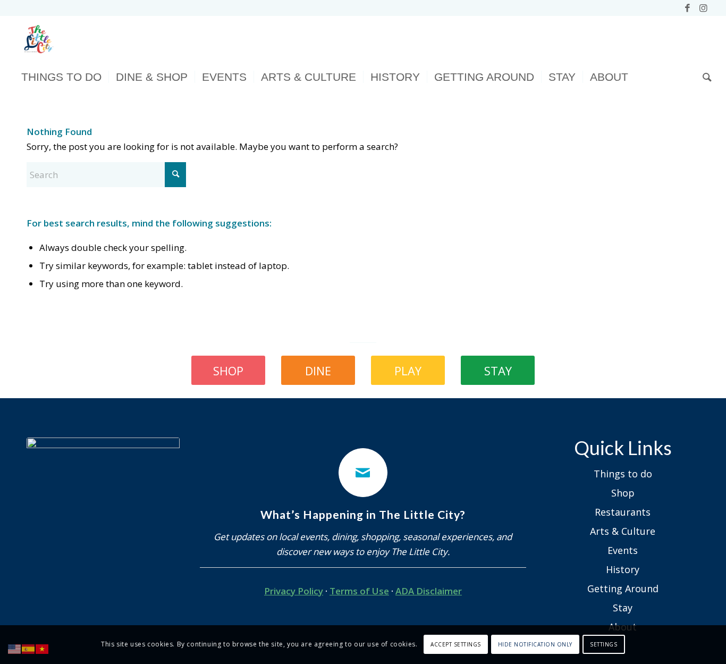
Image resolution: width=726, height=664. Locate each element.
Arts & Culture (622, 531)
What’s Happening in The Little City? (363, 515)
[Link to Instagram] (704, 8)
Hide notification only (535, 644)
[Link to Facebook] (687, 8)
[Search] (704, 77)
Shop (623, 492)
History (622, 569)
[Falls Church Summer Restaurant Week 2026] (103, 514)
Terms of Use (359, 591)
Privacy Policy (293, 591)
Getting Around (623, 588)
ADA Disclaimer (428, 591)
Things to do (623, 473)
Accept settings (455, 644)
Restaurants (623, 512)
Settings (603, 644)
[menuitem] (61, 77)
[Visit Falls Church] (37, 40)
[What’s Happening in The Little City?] (363, 472)
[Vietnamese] (42, 648)
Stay (622, 607)
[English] (15, 648)
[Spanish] (29, 648)
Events (622, 550)
